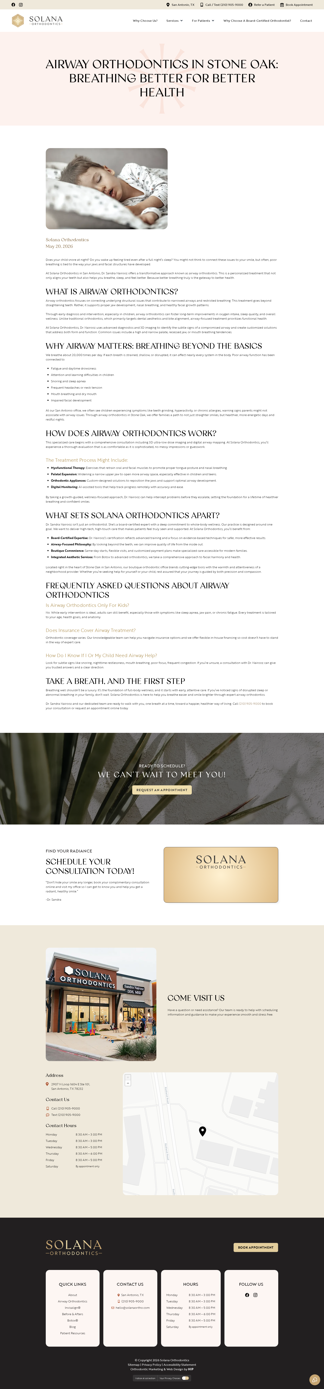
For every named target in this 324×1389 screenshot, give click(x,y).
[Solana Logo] (37, 21)
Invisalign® (72, 1307)
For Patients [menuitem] (201, 20)
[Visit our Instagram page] (21, 5)
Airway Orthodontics (72, 1301)
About (72, 1295)
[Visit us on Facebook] (13, 5)
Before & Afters (72, 1314)
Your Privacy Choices (170, 1378)
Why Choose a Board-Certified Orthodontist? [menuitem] (257, 20)
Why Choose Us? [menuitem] (145, 20)
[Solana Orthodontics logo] (74, 1247)
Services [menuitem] (172, 20)
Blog (72, 1327)
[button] (202, 1131)
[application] (200, 1133)
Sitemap (134, 1364)
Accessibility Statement (180, 1364)
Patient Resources (72, 1333)
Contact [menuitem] (306, 20)
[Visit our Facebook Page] (247, 1295)
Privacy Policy (151, 1364)
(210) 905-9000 (250, 703)
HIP (191, 1369)
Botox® (72, 1320)
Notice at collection (145, 1378)
